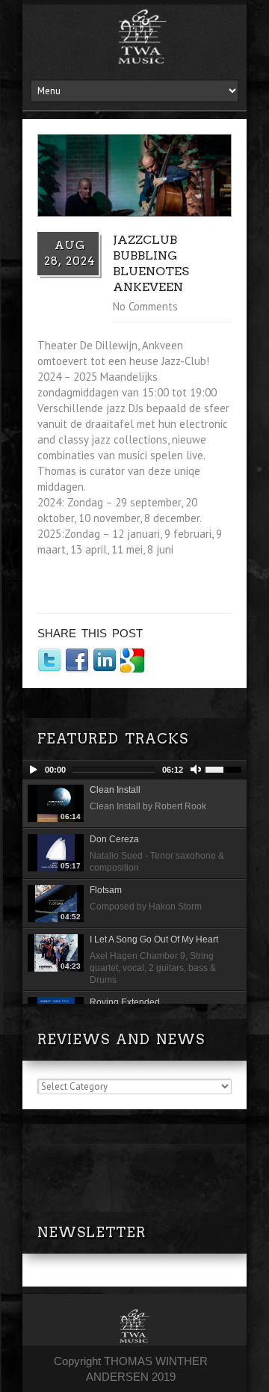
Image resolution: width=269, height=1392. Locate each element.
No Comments (145, 306)
